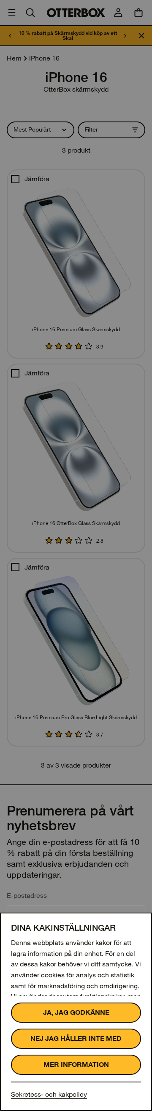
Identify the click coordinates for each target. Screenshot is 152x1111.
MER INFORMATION (76, 1065)
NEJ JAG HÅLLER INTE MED (76, 1038)
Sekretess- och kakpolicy (49, 1094)
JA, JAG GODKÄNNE (76, 1012)
